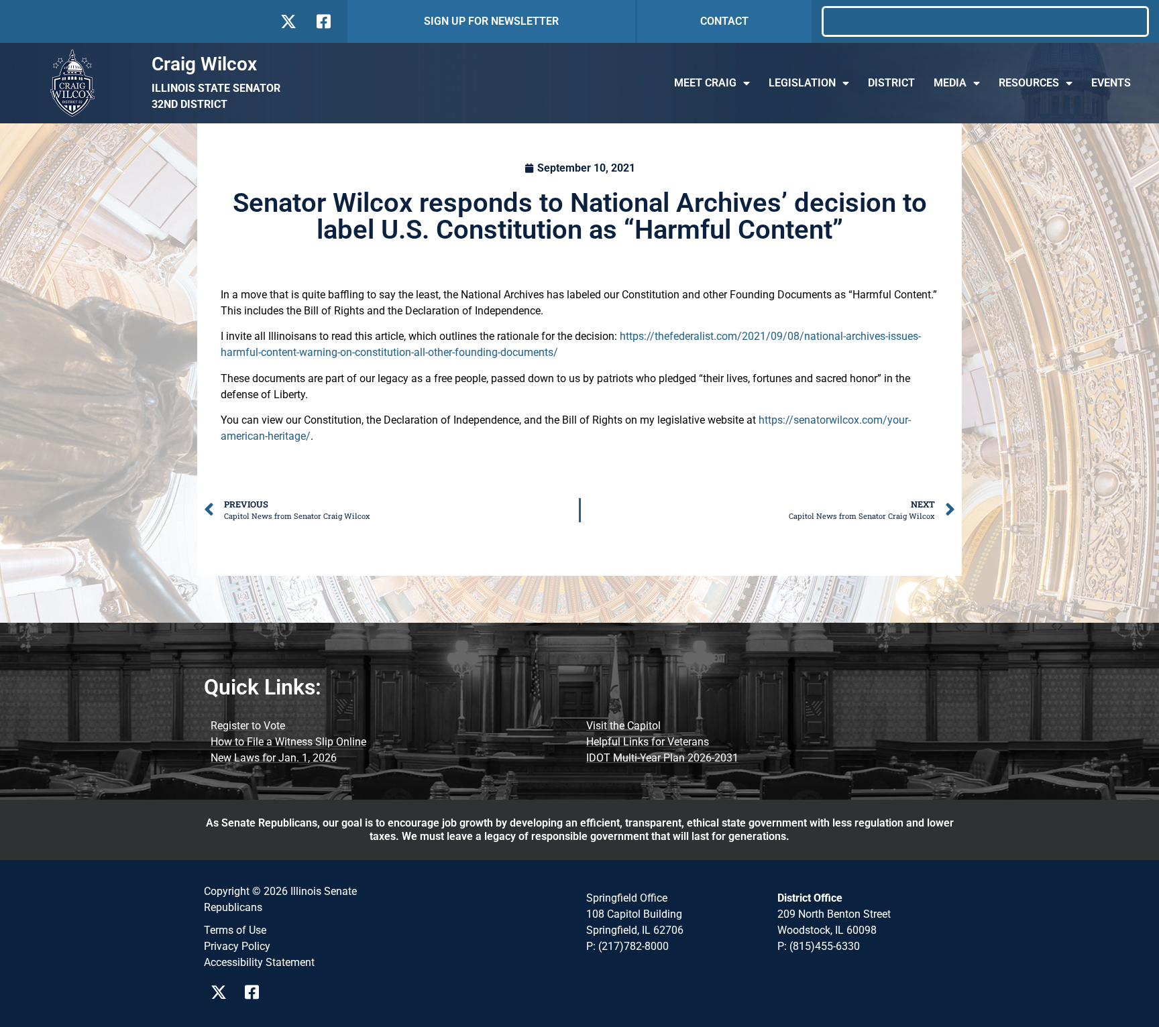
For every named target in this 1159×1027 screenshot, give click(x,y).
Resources (1029, 82)
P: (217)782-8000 (627, 946)
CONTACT (724, 21)
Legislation (802, 82)
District (891, 82)
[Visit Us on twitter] (288, 21)
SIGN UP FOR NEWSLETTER (491, 21)
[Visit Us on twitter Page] (222, 992)
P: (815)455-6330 (818, 946)
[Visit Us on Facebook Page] (256, 992)
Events (1111, 82)
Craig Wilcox (204, 64)
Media (950, 82)
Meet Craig (705, 82)
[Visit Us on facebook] (322, 21)
